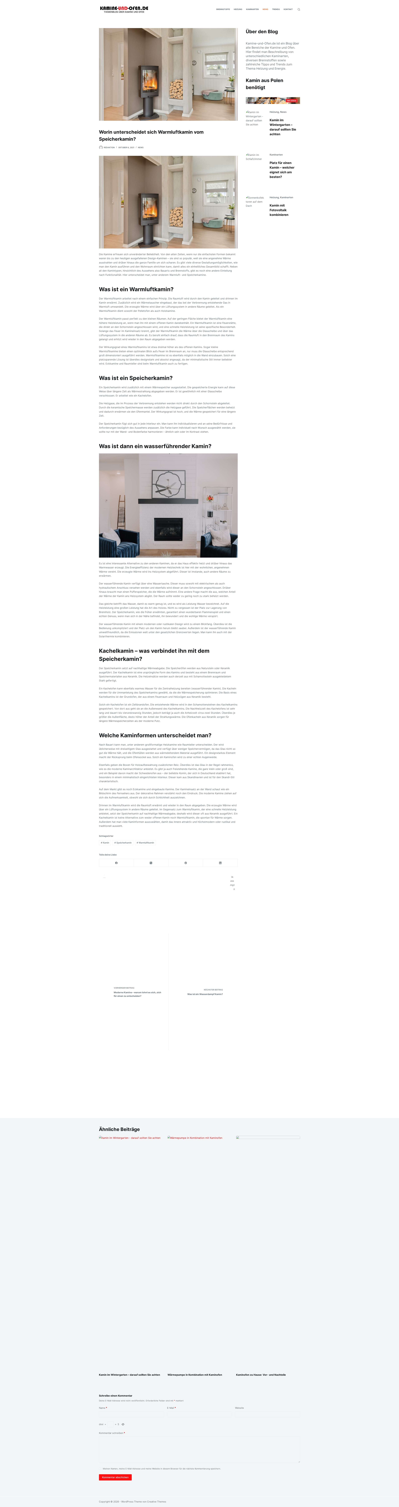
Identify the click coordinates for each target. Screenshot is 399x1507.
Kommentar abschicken (115, 1477)
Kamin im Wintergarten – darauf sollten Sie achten (129, 1374)
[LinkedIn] (220, 863)
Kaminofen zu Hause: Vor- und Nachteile (261, 1374)
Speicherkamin (123, 842)
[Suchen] (299, 9)
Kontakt (288, 9)
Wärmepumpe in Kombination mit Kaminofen (195, 1374)
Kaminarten (252, 9)
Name (103, 1407)
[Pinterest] (185, 863)
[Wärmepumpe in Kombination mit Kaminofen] (199, 1253)
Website (239, 1407)
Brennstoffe (223, 9)
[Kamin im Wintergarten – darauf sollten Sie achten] (255, 119)
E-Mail (171, 1407)
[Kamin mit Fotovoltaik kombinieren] (255, 205)
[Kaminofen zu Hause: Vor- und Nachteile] (268, 1253)
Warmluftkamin (145, 842)
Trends (276, 9)
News (265, 9)
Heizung (238, 9)
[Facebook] (116, 863)
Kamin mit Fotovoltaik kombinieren (279, 210)
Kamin (105, 842)
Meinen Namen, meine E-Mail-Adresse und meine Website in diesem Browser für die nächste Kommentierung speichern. (162, 1468)
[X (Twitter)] (151, 863)
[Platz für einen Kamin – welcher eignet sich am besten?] (255, 162)
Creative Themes (156, 1501)
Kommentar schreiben (112, 1433)
